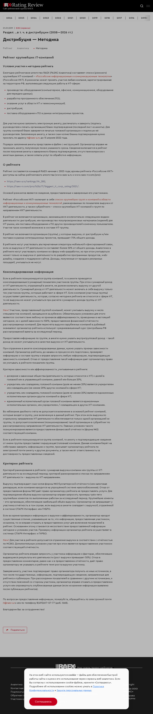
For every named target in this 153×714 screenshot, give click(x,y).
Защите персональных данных (74, 690)
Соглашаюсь (43, 701)
